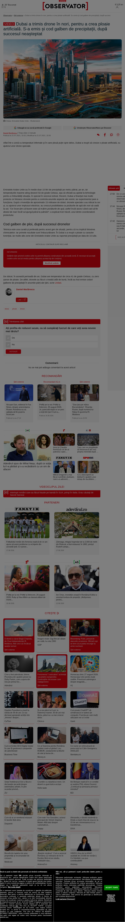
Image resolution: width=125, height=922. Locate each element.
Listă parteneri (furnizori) (65, 899)
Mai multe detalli (14, 887)
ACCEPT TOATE (112, 888)
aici (17, 906)
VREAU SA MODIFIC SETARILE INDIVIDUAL (110, 898)
